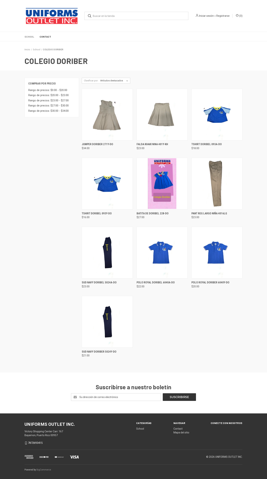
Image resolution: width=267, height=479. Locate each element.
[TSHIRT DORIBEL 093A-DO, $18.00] (217, 114)
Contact (45, 36)
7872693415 (35, 442)
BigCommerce (44, 469)
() (240, 15)
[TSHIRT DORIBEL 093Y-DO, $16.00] (107, 183)
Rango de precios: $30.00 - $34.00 (48, 110)
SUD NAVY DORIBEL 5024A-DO (99, 282)
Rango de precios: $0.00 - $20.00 (47, 90)
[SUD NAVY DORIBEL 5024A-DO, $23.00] (107, 252)
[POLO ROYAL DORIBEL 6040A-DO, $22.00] (162, 252)
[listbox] (115, 80)
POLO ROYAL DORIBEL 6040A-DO (156, 282)
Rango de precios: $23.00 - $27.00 (48, 100)
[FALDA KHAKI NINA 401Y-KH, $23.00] (162, 114)
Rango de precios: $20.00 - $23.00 (48, 95)
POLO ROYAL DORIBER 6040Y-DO (210, 282)
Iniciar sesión (206, 15)
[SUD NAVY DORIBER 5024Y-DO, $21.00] (107, 322)
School (29, 36)
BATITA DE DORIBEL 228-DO (153, 213)
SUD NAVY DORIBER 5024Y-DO (99, 351)
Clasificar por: (91, 80)
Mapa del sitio (181, 432)
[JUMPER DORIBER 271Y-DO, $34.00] (107, 114)
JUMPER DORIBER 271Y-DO (97, 144)
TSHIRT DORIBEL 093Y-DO (97, 213)
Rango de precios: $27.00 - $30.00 (48, 105)
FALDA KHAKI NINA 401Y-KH (152, 144)
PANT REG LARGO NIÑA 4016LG (209, 213)
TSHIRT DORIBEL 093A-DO (206, 144)
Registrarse (223, 15)
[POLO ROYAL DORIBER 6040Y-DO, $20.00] (217, 252)
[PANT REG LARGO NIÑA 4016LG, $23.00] (217, 183)
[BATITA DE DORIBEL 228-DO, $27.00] (162, 183)
